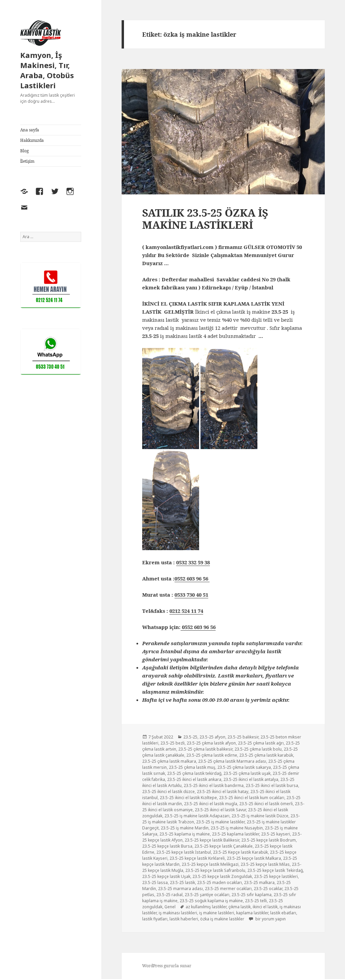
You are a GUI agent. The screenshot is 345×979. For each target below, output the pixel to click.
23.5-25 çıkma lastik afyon (211, 743)
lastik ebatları (283, 913)
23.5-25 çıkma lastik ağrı (261, 743)
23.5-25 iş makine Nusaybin (237, 828)
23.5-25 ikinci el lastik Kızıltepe (188, 797)
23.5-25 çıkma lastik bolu (258, 749)
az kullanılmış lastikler (206, 907)
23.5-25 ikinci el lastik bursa (272, 785)
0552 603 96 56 (192, 578)
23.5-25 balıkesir (242, 737)
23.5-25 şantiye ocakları (207, 894)
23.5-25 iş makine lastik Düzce (259, 816)
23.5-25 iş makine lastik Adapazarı (196, 816)
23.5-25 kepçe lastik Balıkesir (212, 840)
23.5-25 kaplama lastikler (235, 834)
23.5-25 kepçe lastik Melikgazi (210, 864)
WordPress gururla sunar (166, 966)
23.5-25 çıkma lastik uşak (247, 773)
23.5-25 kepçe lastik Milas (265, 864)
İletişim (27, 161)
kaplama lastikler (252, 913)
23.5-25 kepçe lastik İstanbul (183, 852)
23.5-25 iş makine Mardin (185, 828)
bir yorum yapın (270, 919)
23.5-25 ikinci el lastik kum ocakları (251, 797)
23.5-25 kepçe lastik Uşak (166, 876)
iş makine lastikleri (216, 913)
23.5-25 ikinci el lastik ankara (194, 779)
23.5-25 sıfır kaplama (251, 894)
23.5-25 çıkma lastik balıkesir (205, 749)
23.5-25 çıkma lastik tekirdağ (194, 773)
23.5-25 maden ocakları (219, 882)
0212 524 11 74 (186, 610)
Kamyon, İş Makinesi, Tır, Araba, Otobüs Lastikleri (47, 70)
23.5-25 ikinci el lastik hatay (222, 791)
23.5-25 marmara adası (180, 888)
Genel (170, 907)
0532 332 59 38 (193, 562)
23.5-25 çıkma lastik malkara (169, 761)
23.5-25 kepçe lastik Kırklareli (197, 858)
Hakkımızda (32, 140)
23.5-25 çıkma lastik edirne (211, 755)
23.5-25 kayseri (275, 834)
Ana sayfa (29, 130)
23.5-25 (190, 737)
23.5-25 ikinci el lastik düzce (168, 791)
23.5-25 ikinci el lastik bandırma (214, 785)
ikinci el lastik (265, 907)
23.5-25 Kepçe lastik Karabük (240, 852)
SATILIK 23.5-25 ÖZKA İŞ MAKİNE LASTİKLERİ (205, 219)
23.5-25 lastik (182, 882)
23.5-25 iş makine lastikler (220, 822)
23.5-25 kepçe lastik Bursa (167, 846)
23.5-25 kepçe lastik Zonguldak (222, 876)
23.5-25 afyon (212, 737)
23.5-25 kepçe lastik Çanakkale (223, 846)
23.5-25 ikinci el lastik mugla (210, 804)
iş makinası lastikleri (178, 913)
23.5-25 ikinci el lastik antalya (250, 779)
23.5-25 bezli (172, 743)
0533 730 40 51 (191, 594)
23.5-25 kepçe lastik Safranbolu (215, 870)
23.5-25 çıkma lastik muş (192, 767)
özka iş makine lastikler (222, 919)
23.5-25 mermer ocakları (228, 888)
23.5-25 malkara (259, 882)
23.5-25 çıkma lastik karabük (266, 755)
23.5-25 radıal (169, 894)
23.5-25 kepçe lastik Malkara (254, 858)
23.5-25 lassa (155, 882)
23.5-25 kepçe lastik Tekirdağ (275, 870)
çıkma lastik (239, 907)
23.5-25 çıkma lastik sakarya (244, 767)
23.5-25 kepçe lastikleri (276, 876)
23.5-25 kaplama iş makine (184, 834)
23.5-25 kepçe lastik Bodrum (268, 840)
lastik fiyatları (154, 919)
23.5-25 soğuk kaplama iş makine (211, 901)
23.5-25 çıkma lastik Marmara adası (232, 761)
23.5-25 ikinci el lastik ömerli (266, 804)
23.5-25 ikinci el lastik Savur (220, 810)
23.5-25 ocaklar (268, 888)
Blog (24, 151)
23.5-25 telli (256, 901)
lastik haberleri (183, 919)
